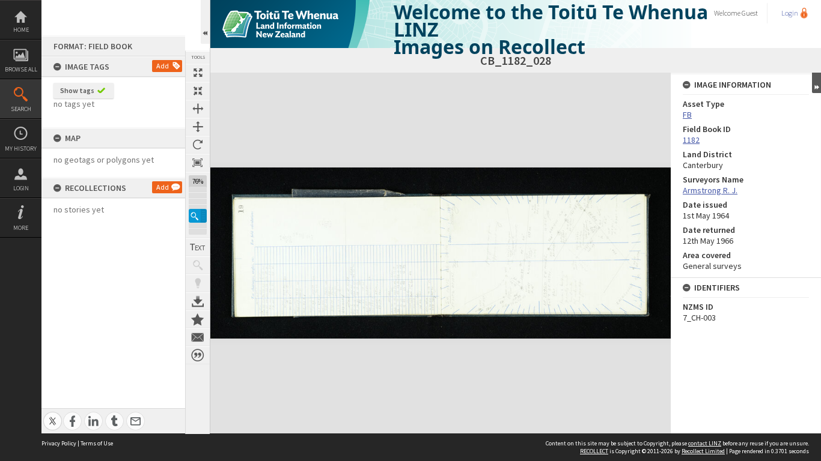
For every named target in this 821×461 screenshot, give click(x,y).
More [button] (20, 228)
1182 (691, 139)
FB (687, 114)
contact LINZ (704, 443)
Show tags (77, 90)
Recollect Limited (703, 451)
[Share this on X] (52, 414)
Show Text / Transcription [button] (198, 247)
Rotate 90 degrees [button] (198, 145)
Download (198, 301)
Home (21, 30)
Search (21, 109)
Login (21, 188)
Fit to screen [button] (198, 91)
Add (162, 65)
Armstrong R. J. (710, 190)
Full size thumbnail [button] (198, 73)
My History (21, 148)
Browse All (21, 69)
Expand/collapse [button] (816, 83)
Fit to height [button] (198, 127)
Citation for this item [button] (198, 355)
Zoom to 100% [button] (198, 163)
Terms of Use (97, 443)
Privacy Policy (58, 443)
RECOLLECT (594, 451)
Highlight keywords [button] (198, 283)
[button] (198, 216)
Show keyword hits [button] (198, 265)
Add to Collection (198, 319)
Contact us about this (198, 337)
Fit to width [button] (198, 109)
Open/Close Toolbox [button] (205, 22)
